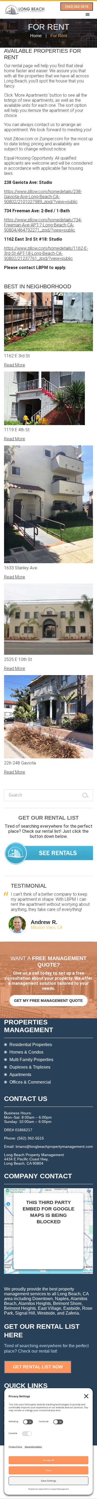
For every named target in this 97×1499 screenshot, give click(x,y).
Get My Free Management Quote (48, 1000)
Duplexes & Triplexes (29, 1067)
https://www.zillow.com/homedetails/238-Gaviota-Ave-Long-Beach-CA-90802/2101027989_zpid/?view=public (43, 196)
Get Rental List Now (38, 1367)
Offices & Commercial (30, 1082)
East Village (49, 1308)
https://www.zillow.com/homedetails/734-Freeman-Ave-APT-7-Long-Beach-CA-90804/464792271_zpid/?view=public (43, 225)
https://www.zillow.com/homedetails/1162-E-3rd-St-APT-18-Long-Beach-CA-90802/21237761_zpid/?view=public (46, 253)
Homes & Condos (26, 1052)
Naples (62, 1298)
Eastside (71, 1308)
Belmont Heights (20, 1308)
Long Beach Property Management (24, 10)
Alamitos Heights (34, 1303)
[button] (89, 14)
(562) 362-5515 (76, 7)
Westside (46, 1313)
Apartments (20, 1074)
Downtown (42, 1298)
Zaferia (72, 1313)
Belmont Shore (67, 1303)
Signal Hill (25, 1313)
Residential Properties (30, 1044)
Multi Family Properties (31, 1059)
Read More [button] (14, 365)
